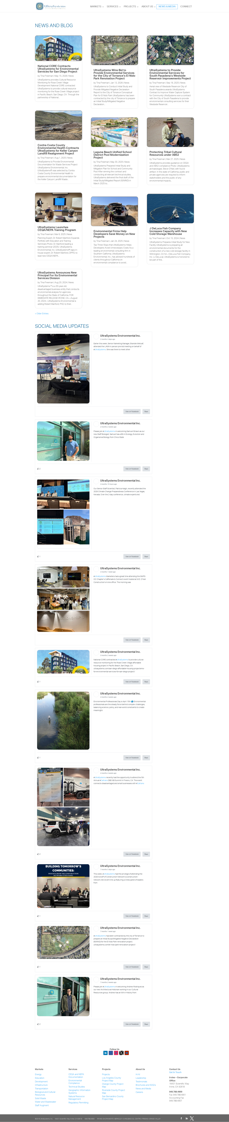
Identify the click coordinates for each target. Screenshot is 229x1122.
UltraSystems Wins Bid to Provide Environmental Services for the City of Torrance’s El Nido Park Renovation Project (114, 75)
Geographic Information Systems (79, 1092)
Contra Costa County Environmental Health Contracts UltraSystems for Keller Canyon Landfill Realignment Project (58, 150)
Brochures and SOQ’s (146, 1085)
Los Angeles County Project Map (111, 1079)
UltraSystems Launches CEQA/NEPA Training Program (57, 229)
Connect (186, 6)
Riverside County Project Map (113, 1092)
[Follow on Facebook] (111, 1053)
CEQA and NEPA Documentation (76, 1076)
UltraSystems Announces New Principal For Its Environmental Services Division (57, 275)
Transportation (41, 1088)
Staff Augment (42, 1105)
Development (41, 1081)
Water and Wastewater (45, 1102)
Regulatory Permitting (78, 1102)
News (71, 76)
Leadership (141, 1078)
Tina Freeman (46, 76)
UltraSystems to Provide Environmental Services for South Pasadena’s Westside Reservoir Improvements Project (170, 75)
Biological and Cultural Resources (45, 1093)
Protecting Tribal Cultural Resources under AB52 (165, 154)
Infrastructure (41, 1085)
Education (39, 1078)
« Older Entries (42, 313)
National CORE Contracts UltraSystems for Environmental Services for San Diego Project (58, 69)
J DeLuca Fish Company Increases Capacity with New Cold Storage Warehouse (168, 231)
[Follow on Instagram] (116, 1053)
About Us (147, 6)
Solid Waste (40, 1098)
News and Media (143, 1088)
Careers (139, 1092)
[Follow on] (121, 1053)
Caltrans (104, 780)
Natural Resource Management (77, 1098)
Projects (130, 6)
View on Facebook (132, 411)
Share (146, 411)
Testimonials (141, 1081)
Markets (95, 6)
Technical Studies (77, 1087)
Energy (38, 1074)
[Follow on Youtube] (127, 1053)
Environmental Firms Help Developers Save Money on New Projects (114, 234)
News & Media (167, 6)
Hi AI (138, 1074)
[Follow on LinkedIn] (105, 1053)
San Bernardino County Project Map (113, 1098)
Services (112, 6)
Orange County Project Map (112, 1085)
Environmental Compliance (75, 1082)
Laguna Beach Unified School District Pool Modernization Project (113, 155)
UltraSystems (100, 349)
